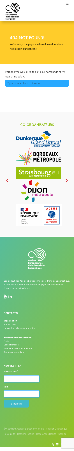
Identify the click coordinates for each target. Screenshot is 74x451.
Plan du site (9, 433)
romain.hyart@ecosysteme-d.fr (19, 328)
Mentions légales (25, 433)
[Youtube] (5, 297)
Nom (6, 386)
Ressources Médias (46, 433)
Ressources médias (14, 352)
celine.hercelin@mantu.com (18, 348)
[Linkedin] (10, 297)
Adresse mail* (11, 371)
